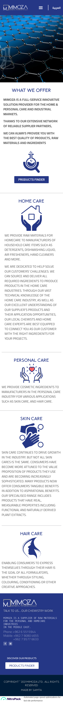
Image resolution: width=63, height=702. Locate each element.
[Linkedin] (10, 643)
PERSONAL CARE (31, 360)
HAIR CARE (31, 533)
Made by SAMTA (31, 690)
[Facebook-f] (5, 643)
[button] (41, 7)
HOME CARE (31, 201)
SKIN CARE (31, 418)
